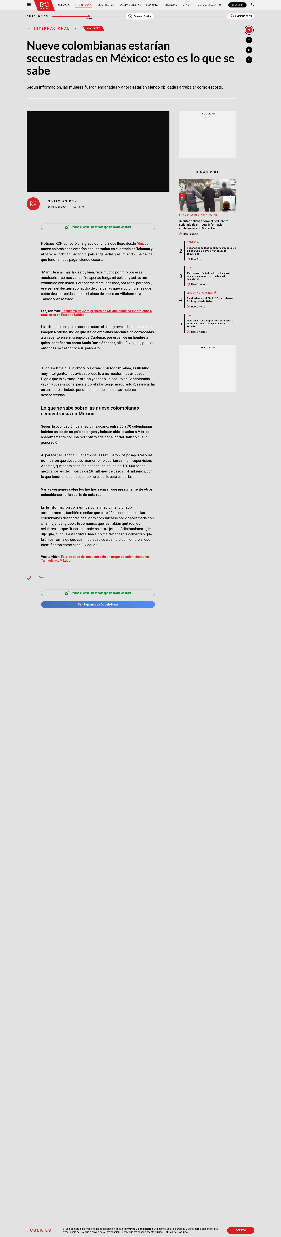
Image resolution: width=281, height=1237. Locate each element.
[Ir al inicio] (44, 5)
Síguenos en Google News (101, 604)
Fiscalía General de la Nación (198, 215)
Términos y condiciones (138, 1228)
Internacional (83, 5)
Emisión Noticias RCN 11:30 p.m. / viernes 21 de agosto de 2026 (210, 299)
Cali (189, 267)
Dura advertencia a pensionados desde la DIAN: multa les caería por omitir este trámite (210, 323)
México (43, 577)
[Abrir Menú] (29, 5)
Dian (189, 314)
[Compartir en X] (249, 50)
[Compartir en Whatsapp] (249, 59)
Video (97, 28)
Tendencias (170, 5)
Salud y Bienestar (130, 5)
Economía (152, 5)
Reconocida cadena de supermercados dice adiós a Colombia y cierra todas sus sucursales (211, 250)
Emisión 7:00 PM (243, 16)
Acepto (240, 1230)
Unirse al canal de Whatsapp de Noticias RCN (101, 227)
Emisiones (38, 16)
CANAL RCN (237, 5)
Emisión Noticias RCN (200, 292)
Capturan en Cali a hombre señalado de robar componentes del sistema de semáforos (209, 275)
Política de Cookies (176, 1232)
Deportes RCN (106, 5)
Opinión (186, 5)
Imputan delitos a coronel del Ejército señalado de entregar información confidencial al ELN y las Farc (203, 224)
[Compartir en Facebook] (249, 40)
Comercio (193, 242)
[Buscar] (252, 5)
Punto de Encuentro (209, 5)
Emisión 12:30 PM (142, 16)
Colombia (64, 5)
